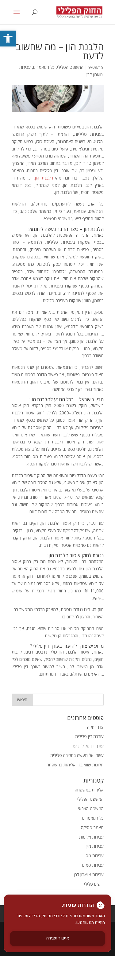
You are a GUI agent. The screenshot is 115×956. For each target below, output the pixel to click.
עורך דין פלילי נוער (88, 746)
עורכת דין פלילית (89, 736)
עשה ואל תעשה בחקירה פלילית (77, 755)
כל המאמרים (44, 67)
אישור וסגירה (57, 938)
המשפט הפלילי (70, 67)
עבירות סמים (93, 865)
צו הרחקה (95, 727)
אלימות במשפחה (89, 790)
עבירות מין (95, 846)
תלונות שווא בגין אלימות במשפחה (75, 765)
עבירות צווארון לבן (89, 874)
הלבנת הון (44, 178)
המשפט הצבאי (91, 808)
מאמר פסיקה (92, 827)
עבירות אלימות (91, 837)
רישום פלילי (94, 884)
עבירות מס (95, 855)
